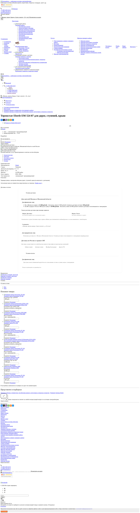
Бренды (6, 49)
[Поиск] (2, 19)
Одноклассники (10, 104)
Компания (3, 408)
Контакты (133, 46)
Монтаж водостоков (62, 52)
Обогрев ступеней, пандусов (9, 276)
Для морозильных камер (25, 38)
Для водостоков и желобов (26, 28)
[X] (4, 120)
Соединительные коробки (22, 68)
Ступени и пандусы (6, 453)
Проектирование (58, 45)
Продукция (15, 21)
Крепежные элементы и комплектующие (26, 71)
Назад (10, 87)
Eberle (17, 165)
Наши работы (124, 46)
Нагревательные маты (21, 46)
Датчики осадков (23, 64)
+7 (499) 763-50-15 (6, 11)
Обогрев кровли (85, 41)
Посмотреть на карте (35, 17)
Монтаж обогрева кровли (8, 449)
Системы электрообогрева (8, 448)
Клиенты (6, 43)
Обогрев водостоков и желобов (89, 42)
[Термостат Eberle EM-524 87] (12, 123)
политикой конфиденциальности (84, 508)
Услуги (53, 38)
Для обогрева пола (24, 37)
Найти (2, 497)
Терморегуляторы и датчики (23, 56)
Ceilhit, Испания (23, 49)
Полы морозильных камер (8, 458)
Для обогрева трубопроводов (27, 31)
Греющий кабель (20, 25)
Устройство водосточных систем (63, 49)
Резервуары (4, 459)
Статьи (6, 50)
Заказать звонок (11, 93)
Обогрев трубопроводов (87, 45)
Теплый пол (18, 53)
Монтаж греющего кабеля (84, 38)
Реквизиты (7, 47)
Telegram (8, 102)
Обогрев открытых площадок (27, 29)
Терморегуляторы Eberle (57, 393)
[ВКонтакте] (2, 120)
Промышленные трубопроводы (9, 456)
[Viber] (6, 120)
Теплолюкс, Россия (24, 48)
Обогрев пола (84, 49)
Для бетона (22, 39)
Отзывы (6, 53)
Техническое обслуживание (61, 46)
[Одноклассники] (11, 120)
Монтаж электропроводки (61, 54)
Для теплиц (22, 35)
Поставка (56, 44)
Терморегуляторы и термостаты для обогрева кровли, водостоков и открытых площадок (25, 393)
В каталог (3, 506)
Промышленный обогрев (25, 32)
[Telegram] (5, 490)
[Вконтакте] (5, 488)
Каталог (3, 423)
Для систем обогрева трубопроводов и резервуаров (33, 62)
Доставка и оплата (108, 46)
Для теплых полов (24, 58)
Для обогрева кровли (24, 26)
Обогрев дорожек (5, 279)
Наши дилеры (6, 45)
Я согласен (4, 511)
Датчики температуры (25, 65)
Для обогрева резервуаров (26, 34)
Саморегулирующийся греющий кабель (12, 435)
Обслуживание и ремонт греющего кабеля (12, 437)
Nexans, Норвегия (23, 50)
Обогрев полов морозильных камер (90, 46)
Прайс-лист (118, 46)
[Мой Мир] (13, 120)
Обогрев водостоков (6, 451)
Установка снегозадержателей (65, 51)
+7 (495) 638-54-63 (6, 10)
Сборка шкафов (58, 48)
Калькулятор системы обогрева (9, 421)
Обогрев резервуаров (86, 48)
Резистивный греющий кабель (9, 433)
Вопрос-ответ (8, 52)
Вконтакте (9, 100)
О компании (4, 39)
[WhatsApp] (8, 120)
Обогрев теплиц (5, 461)
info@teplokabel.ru (6, 12)
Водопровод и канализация (8, 455)
